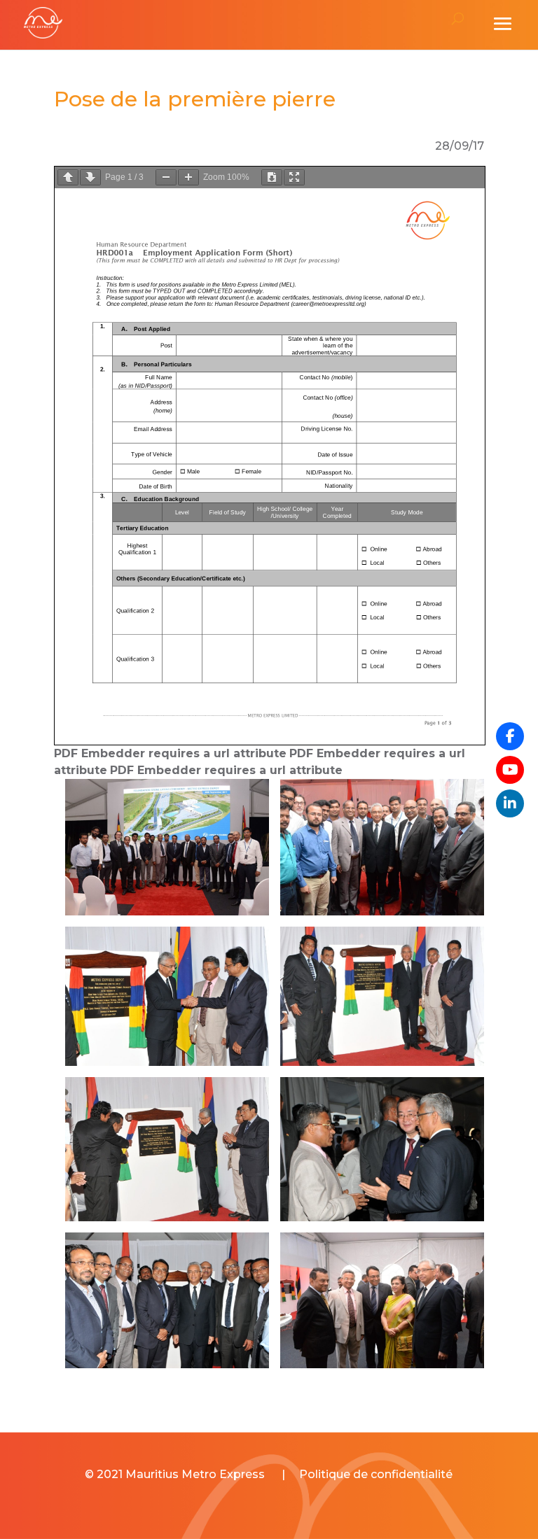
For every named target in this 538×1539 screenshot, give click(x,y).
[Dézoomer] (166, 177)
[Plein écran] (294, 177)
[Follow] (510, 770)
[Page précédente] (67, 177)
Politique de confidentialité (376, 1474)
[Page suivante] (90, 177)
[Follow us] (510, 736)
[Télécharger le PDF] (271, 177)
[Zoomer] (188, 177)
